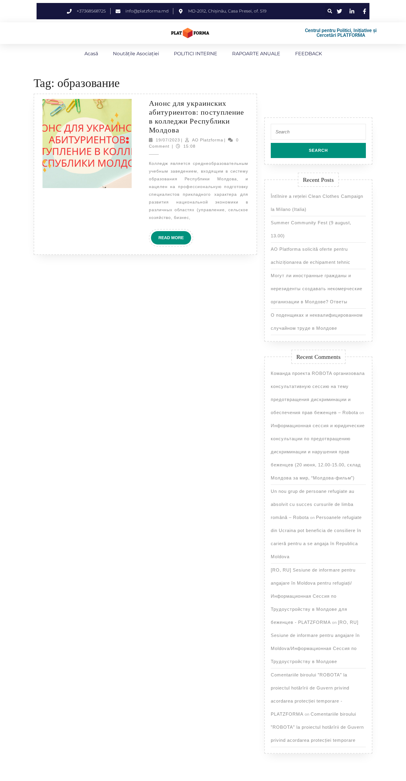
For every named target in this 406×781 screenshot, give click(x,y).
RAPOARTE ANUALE (256, 53)
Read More (174, 235)
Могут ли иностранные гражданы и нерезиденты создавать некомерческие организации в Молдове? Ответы (316, 288)
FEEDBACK (308, 53)
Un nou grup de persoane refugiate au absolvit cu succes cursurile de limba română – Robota (312, 504)
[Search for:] (318, 133)
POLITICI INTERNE (195, 53)
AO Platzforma (207, 140)
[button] (329, 11)
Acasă (91, 53)
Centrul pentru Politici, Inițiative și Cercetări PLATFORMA (341, 33)
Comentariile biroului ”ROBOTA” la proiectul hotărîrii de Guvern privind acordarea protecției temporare (317, 727)
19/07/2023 (168, 140)
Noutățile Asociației (136, 53)
